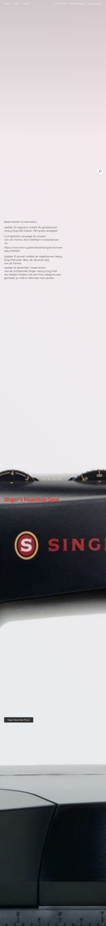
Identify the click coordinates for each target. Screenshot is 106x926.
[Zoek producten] (100, 171)
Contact (26, 4)
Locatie (16, 4)
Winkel (7, 4)
